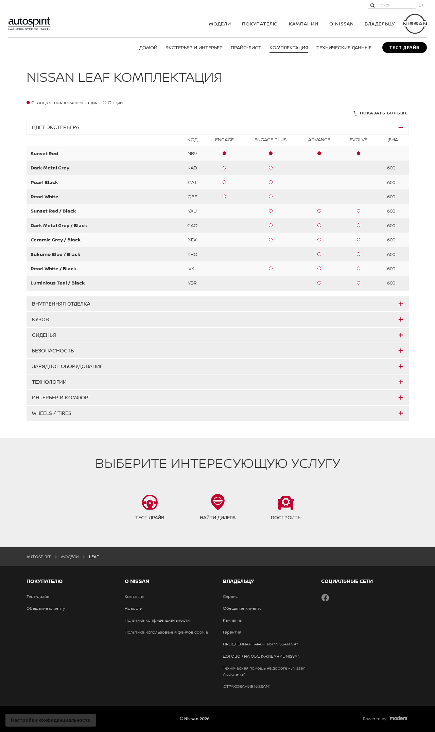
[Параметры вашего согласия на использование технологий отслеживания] (50, 720)
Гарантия (232, 632)
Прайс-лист (246, 47)
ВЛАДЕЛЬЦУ (380, 23)
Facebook (325, 597)
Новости (133, 608)
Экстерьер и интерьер (194, 47)
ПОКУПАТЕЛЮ (260, 23)
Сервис (230, 596)
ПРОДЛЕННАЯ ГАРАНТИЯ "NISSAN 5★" (260, 644)
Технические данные (343, 47)
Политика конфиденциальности (157, 620)
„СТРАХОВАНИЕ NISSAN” (246, 686)
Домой (148, 47)
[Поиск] (372, 5)
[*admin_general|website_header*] (415, 23)
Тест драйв (404, 47)
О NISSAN (341, 23)
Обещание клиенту (46, 608)
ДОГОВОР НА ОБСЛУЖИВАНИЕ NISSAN (261, 656)
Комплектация (288, 47)
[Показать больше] (380, 113)
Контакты (134, 596)
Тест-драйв (38, 596)
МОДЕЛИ (220, 23)
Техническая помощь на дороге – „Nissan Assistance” (264, 671)
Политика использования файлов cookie (166, 632)
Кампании (303, 23)
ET (421, 5)
